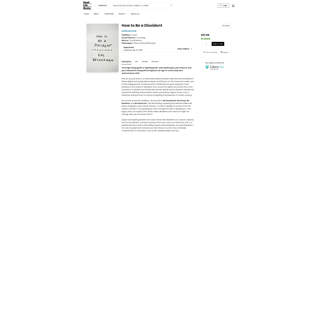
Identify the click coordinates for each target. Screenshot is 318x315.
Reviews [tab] (155, 61)
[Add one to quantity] (209, 44)
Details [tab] (145, 61)
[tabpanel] (159, 102)
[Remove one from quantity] (202, 44)
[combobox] (104, 5)
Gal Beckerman (129, 31)
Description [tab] (126, 61)
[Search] (171, 5)
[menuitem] (86, 14)
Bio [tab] (136, 61)
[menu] (159, 14)
